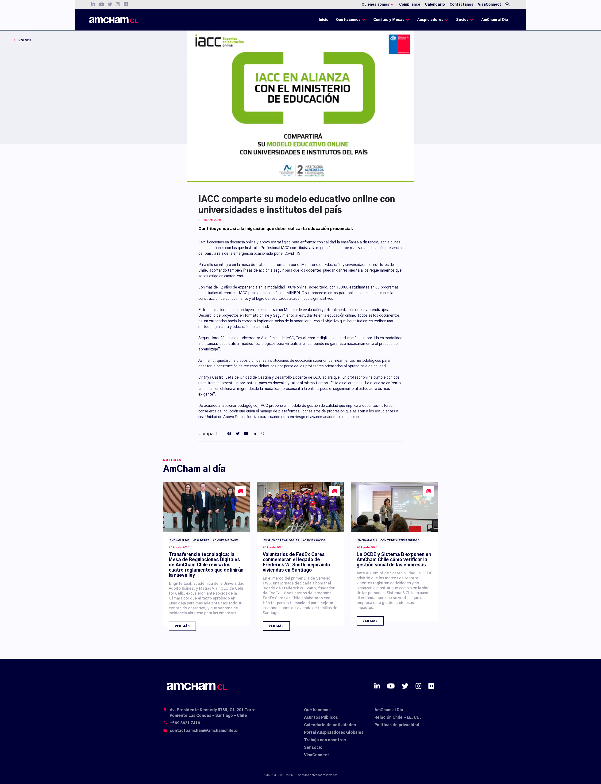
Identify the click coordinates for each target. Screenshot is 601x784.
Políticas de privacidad (396, 725)
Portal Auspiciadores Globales (333, 732)
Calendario (435, 4)
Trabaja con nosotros (325, 740)
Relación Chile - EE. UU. (397, 717)
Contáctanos (461, 4)
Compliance (409, 4)
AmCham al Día (494, 20)
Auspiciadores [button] (430, 20)
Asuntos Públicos (321, 717)
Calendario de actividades (330, 725)
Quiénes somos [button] (375, 4)
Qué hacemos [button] (348, 20)
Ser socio (313, 747)
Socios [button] (462, 20)
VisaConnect (489, 4)
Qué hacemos (317, 710)
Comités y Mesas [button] (389, 20)
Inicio (324, 21)
